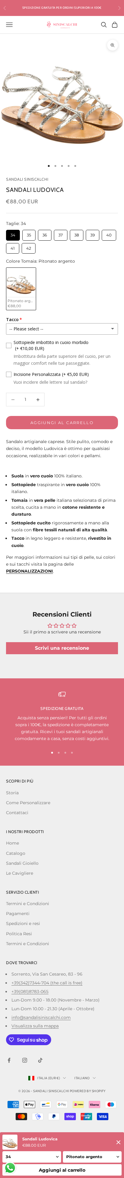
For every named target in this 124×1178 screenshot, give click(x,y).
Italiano (82, 1078)
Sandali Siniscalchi (27, 179)
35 (28, 233)
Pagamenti (17, 913)
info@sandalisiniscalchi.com (41, 1017)
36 (44, 233)
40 (109, 233)
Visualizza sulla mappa (35, 1026)
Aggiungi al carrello (62, 422)
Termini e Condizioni (27, 903)
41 (13, 247)
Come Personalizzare (28, 802)
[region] (62, 716)
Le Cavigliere (19, 873)
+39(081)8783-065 (29, 991)
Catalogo (15, 853)
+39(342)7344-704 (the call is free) (46, 983)
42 (28, 247)
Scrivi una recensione (62, 648)
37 (60, 233)
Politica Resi (19, 933)
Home (12, 843)
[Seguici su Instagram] (25, 1060)
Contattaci (17, 812)
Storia (12, 792)
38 (76, 233)
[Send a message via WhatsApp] (10, 1168)
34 (13, 233)
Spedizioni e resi (23, 923)
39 (92, 233)
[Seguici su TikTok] (40, 1060)
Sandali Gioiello (22, 863)
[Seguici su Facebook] (9, 1060)
